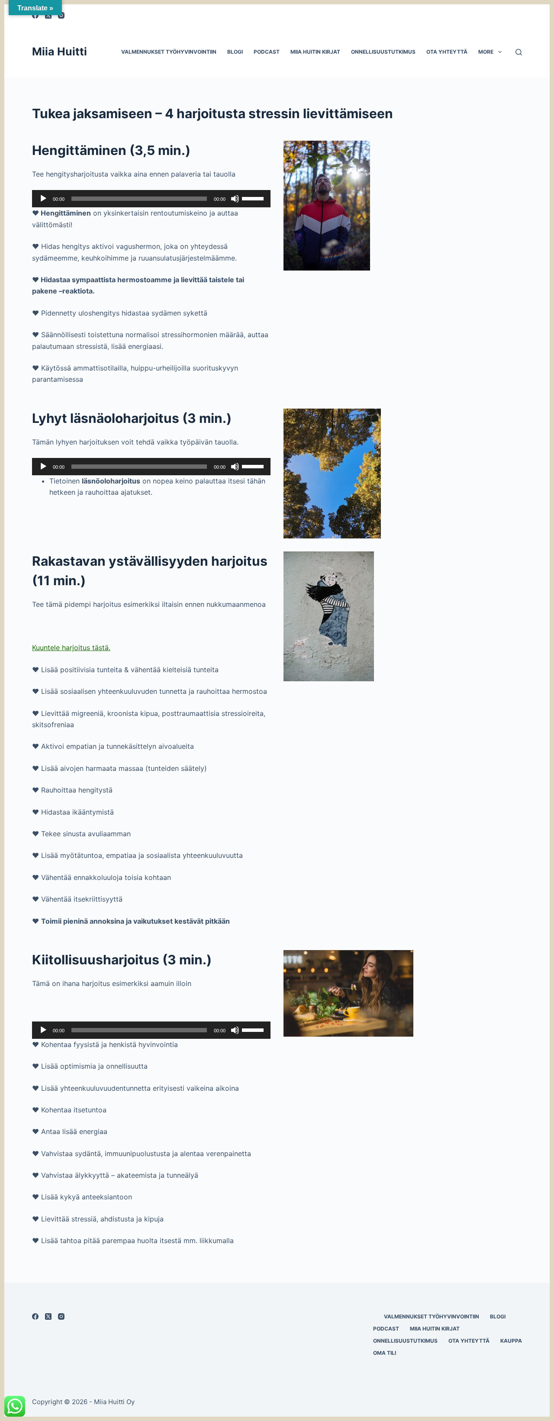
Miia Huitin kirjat (315, 51)
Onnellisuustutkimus (383, 51)
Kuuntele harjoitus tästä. (71, 647)
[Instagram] (61, 1316)
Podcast (267, 51)
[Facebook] (35, 1316)
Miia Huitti (59, 51)
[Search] (518, 52)
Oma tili (384, 1353)
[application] (151, 198)
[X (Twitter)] (48, 1316)
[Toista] (43, 198)
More (485, 51)
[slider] (254, 198)
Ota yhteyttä (446, 51)
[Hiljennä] (235, 198)
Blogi (235, 51)
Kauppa (511, 1340)
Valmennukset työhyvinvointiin (168, 51)
